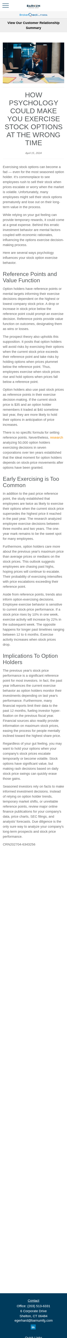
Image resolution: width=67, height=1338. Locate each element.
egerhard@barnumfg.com (34, 1320)
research (56, 437)
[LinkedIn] (33, 1326)
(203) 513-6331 (38, 1306)
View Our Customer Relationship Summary (33, 25)
